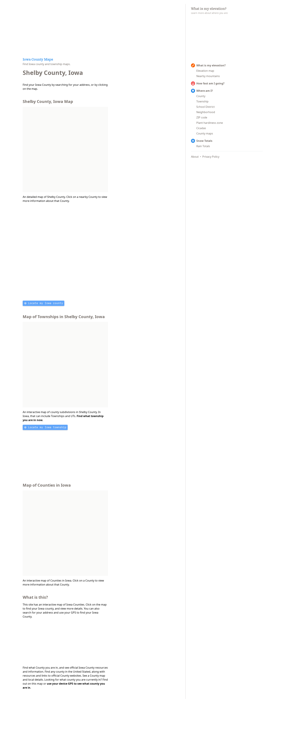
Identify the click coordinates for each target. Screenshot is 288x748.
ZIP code (201, 117)
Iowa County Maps (38, 59)
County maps (204, 133)
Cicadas (201, 128)
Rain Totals (203, 146)
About (195, 156)
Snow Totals (204, 141)
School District (205, 107)
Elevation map (205, 71)
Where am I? (204, 91)
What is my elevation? (211, 65)
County (200, 96)
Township (202, 101)
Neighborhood (205, 112)
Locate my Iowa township (47, 427)
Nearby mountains (208, 76)
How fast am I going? (210, 83)
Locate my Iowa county (45, 303)
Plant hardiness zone (209, 123)
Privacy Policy (210, 156)
